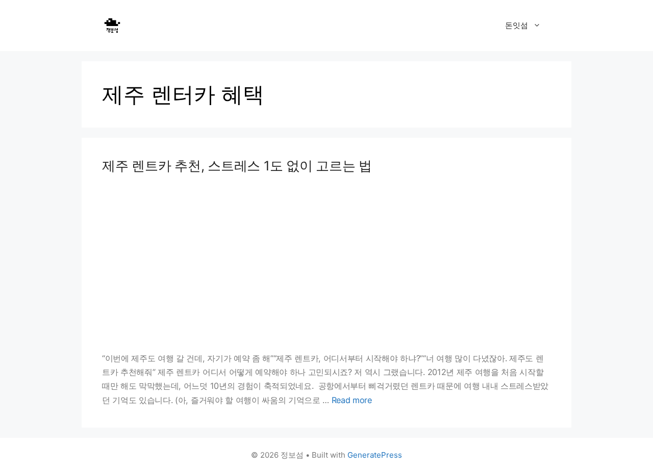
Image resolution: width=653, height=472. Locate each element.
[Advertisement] (326, 262)
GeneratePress (374, 455)
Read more (352, 400)
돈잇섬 (516, 25)
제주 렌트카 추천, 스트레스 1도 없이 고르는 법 (237, 165)
